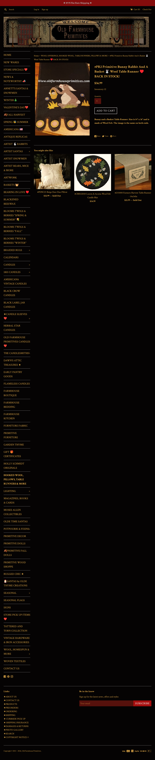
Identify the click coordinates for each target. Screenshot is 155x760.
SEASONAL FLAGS (14, 600)
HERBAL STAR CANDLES (12, 328)
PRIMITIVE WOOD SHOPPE (15, 564)
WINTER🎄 (10, 100)
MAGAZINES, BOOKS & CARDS (16, 500)
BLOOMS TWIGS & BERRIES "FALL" (15, 229)
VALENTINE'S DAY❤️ (16, 107)
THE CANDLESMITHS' (17, 353)
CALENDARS (11, 257)
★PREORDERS (11, 707)
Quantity (97, 96)
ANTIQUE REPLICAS (15, 137)
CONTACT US (11, 668)
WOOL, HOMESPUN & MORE (17, 652)
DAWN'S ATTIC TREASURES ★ (13, 363)
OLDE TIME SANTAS (16, 521)
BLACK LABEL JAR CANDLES (14, 305)
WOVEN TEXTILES (15, 661)
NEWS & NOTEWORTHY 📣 (15, 79)
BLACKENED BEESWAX (11, 201)
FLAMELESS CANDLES (17, 383)
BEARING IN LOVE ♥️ (16, 192)
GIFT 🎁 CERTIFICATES (12, 454)
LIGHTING (17, 491)
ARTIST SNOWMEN (15, 158)
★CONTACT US (11, 700)
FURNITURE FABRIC (16, 426)
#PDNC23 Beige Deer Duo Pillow (52, 192)
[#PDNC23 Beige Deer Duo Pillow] (52, 171)
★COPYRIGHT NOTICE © (16, 737)
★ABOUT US (10, 696)
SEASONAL (17, 593)
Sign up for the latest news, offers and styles (99, 696)
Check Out (147, 9)
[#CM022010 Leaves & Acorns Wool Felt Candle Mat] (92, 172)
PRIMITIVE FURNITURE (11, 435)
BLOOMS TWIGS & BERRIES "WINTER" (15, 241)
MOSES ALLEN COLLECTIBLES (13, 512)
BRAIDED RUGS (17, 250)
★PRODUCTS (10, 704)
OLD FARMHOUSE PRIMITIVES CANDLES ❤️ (17, 342)
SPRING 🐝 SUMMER (16, 122)
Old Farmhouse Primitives (31, 751)
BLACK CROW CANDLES (12, 293)
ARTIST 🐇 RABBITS (16, 144)
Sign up (45, 9)
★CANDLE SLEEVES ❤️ (17, 316)
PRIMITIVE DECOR (15, 536)
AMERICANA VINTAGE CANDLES (15, 281)
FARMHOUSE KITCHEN (11, 416)
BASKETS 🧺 (11, 185)
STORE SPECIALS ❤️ (15, 69)
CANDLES (17, 264)
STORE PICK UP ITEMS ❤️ (17, 617)
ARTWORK (10, 177)
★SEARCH (9, 733)
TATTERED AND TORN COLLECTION (15, 628)
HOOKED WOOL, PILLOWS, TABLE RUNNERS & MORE (15, 479)
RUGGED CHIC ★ (14, 574)
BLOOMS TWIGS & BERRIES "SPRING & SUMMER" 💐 (15, 215)
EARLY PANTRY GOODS (13, 374)
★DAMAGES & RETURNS (16, 726)
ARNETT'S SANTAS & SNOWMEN (16, 91)
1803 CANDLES (17, 272)
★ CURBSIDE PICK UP (14, 718)
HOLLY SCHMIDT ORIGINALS (14, 466)
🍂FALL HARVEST (14, 115)
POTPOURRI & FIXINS (17, 529)
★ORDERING (10, 711)
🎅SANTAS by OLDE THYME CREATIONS (15, 583)
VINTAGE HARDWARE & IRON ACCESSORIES (17, 640)
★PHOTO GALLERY (13, 729)
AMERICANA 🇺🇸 (13, 129)
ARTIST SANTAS (17, 151)
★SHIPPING (9, 715)
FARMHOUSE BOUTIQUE (11, 393)
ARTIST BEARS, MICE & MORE (16, 168)
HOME (7, 55)
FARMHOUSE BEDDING (11, 405)
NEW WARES (11, 62)
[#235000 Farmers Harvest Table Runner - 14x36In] (133, 172)
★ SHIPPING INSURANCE (16, 722)
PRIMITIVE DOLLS (14, 543)
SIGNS (7, 607)
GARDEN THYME (14, 444)
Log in (36, 9)
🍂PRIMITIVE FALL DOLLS (15, 553)
